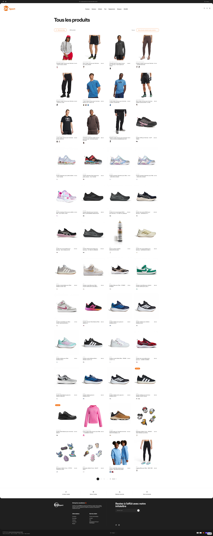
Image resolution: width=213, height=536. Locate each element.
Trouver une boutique (93, 516)
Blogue (73, 523)
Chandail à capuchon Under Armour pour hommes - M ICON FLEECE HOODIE (91, 139)
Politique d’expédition (27, 533)
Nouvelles (74, 518)
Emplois (74, 520)
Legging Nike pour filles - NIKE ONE (144, 468)
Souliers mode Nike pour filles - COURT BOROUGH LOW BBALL (90, 286)
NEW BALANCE (85, 320)
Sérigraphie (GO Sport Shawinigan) (94, 522)
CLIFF (137, 136)
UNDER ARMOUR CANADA (60, 99)
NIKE (57, 320)
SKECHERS (58, 174)
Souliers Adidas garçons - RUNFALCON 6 (89, 395)
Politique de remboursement (6, 533)
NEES (110, 247)
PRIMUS (57, 210)
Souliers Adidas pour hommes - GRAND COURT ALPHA (143, 395)
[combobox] (207, 1)
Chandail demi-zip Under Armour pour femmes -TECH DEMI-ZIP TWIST (117, 64)
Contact (91, 518)
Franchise (74, 521)
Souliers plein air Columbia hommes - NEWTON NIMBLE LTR (118, 432)
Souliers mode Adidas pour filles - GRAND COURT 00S (64, 286)
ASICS (110, 210)
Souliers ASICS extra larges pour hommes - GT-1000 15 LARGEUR (90, 249)
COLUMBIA (111, 430)
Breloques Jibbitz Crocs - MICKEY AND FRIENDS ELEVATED (144, 432)
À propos (74, 516)
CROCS (137, 430)
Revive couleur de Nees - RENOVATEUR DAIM (115, 249)
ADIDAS (137, 247)
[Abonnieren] (138, 510)
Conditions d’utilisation (21, 533)
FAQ (90, 520)
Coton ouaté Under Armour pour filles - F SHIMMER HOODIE (91, 432)
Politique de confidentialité (14, 533)
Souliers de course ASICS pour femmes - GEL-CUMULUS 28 (63, 249)
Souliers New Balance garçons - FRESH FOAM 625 (63, 395)
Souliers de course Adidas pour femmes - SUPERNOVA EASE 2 (143, 249)
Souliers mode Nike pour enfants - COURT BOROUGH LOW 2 (144, 286)
